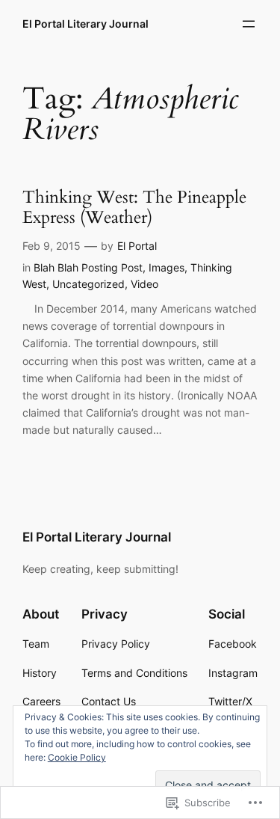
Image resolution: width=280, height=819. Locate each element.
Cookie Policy (77, 757)
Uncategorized (88, 283)
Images (166, 267)
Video (144, 283)
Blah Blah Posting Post (88, 267)
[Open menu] (249, 24)
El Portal (137, 245)
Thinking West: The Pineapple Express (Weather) (134, 208)
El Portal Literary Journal (85, 23)
